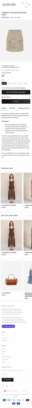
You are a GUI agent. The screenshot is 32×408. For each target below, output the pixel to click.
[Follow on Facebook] (2, 386)
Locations (4, 351)
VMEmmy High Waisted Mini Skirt (14, 14)
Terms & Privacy (5, 359)
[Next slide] (29, 168)
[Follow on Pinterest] (11, 386)
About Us (4, 349)
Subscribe (7, 379)
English (23, 390)
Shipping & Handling (6, 356)
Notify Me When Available (16, 92)
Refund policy (4, 340)
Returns (3, 354)
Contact (3, 361)
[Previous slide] (26, 168)
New (3, 335)
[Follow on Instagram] (7, 386)
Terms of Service (5, 338)
